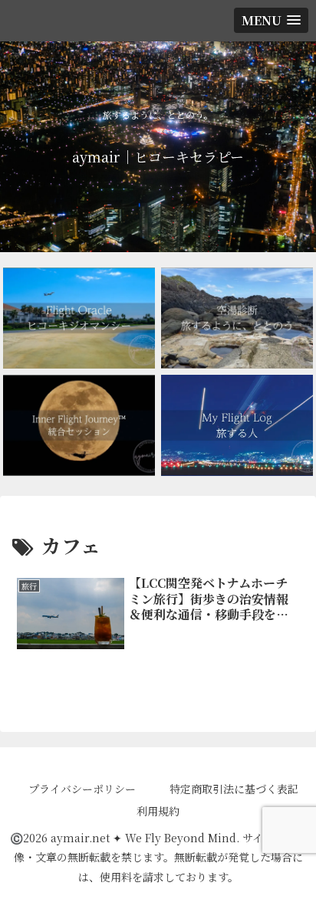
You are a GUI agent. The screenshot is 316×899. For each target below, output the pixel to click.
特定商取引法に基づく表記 (234, 788)
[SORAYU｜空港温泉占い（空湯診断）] (237, 318)
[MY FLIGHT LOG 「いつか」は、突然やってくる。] (237, 425)
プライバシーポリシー (82, 788)
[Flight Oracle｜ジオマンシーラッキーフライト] (79, 318)
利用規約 (158, 811)
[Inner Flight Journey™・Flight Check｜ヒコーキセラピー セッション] (79, 425)
